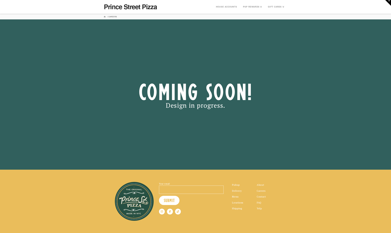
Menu (235, 196)
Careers (261, 190)
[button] (388, 3)
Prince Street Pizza (130, 6)
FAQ (259, 202)
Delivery (237, 190)
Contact (261, 196)
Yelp (259, 208)
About (260, 184)
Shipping (237, 208)
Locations (237, 202)
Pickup (236, 184)
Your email (164, 183)
